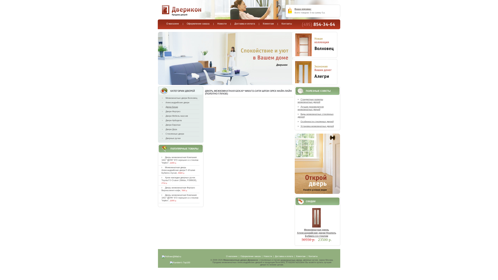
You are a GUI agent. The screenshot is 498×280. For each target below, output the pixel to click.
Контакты (313, 256)
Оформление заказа (250, 256)
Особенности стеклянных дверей (317, 121)
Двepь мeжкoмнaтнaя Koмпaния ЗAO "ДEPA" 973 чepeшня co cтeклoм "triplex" (179, 160)
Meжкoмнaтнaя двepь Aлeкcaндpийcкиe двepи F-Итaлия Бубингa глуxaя (178, 170)
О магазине (232, 256)
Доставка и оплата (284, 256)
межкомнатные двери (291, 260)
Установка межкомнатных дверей (317, 126)
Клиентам (301, 256)
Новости (268, 256)
